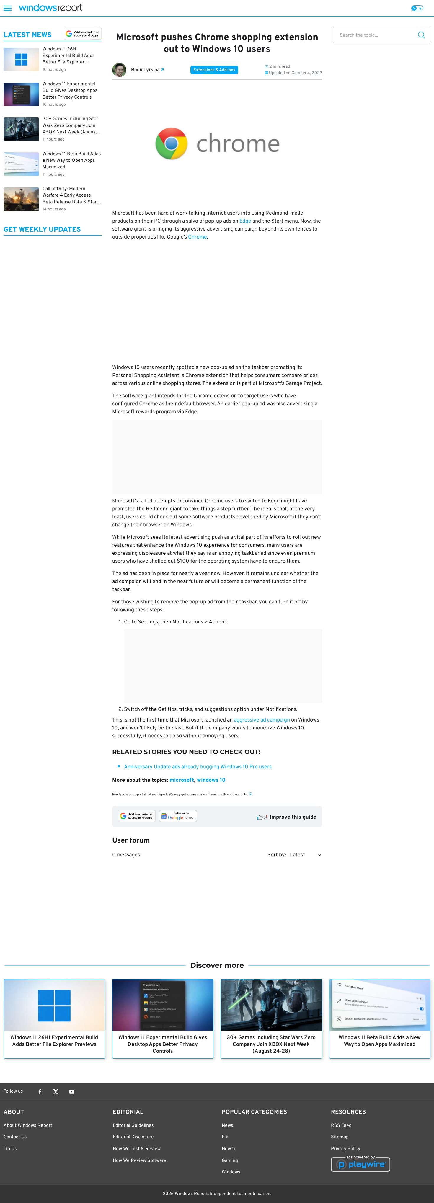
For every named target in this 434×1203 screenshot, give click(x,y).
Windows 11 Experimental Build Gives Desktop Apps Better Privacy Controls (162, 1044)
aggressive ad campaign (262, 720)
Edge (245, 221)
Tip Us (10, 1149)
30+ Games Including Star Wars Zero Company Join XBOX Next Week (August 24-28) (271, 1044)
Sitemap (340, 1137)
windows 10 (211, 780)
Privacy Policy (345, 1149)
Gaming (230, 1161)
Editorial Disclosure (133, 1137)
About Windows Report (28, 1126)
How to (229, 1149)
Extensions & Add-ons (214, 70)
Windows (231, 1172)
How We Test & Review (137, 1149)
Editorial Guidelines (133, 1126)
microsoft (181, 780)
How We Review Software (139, 1161)
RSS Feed (341, 1126)
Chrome (197, 237)
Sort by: (276, 855)
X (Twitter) (55, 1091)
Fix (225, 1137)
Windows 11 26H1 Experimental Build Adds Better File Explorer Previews (54, 1041)
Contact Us (15, 1137)
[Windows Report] (50, 8)
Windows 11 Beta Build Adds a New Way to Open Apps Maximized (380, 1041)
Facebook (40, 1091)
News (227, 1126)
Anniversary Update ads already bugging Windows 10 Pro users (198, 767)
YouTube (71, 1091)
